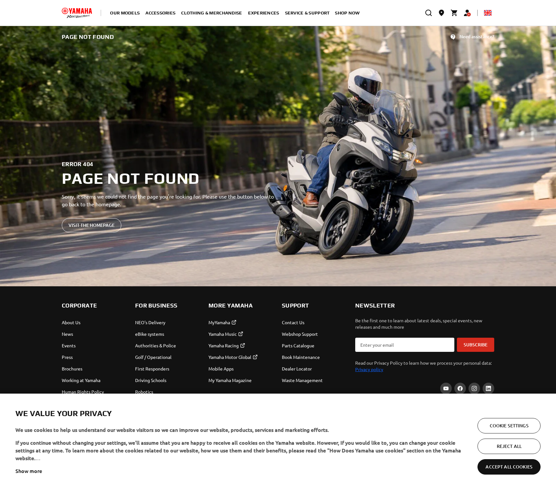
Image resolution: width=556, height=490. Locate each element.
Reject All (509, 446)
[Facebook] (460, 388)
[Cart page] (454, 13)
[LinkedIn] (488, 388)
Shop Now (347, 12)
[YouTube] (446, 388)
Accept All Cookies (509, 467)
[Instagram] (474, 388)
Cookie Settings (509, 426)
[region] (278, 442)
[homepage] (77, 13)
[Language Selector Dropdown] (487, 12)
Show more (28, 470)
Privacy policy (369, 369)
